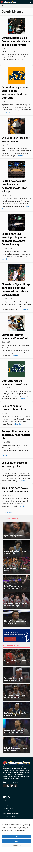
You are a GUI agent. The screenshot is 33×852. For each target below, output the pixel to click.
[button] (30, 821)
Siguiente (9, 512)
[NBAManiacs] (8, 2)
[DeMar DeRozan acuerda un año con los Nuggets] (16, 745)
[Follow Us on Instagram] (11, 785)
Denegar (16, 841)
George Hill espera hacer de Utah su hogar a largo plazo (16, 434)
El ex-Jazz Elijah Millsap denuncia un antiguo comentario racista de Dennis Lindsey (16, 289)
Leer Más (5, 62)
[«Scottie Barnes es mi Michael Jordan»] (16, 657)
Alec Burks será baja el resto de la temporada (15, 489)
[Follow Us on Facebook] (4, 785)
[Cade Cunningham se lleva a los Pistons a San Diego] (16, 600)
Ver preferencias (16, 845)
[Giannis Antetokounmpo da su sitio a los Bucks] (16, 618)
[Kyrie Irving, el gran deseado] (16, 530)
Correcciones (6, 805)
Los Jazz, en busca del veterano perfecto (15, 464)
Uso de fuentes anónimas (9, 816)
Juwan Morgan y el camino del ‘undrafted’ (15, 336)
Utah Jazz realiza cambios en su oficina (15, 382)
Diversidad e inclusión (8, 808)
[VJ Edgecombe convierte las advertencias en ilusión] (16, 675)
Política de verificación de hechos (11, 813)
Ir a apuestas (10, 639)
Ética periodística (7, 802)
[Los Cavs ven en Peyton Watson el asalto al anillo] (16, 710)
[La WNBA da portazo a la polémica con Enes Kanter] (16, 583)
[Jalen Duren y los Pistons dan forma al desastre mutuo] (16, 692)
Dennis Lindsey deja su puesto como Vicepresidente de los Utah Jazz (15, 92)
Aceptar (16, 836)
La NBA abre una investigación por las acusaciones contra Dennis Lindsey (14, 239)
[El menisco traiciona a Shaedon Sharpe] (16, 565)
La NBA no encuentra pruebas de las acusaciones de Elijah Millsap (14, 186)
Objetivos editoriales (7, 811)
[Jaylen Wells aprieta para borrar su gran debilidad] (16, 548)
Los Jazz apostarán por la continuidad (16, 139)
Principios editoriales (8, 800)
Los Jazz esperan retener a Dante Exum (14, 407)
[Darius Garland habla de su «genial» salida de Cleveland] (16, 727)
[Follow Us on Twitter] (7, 785)
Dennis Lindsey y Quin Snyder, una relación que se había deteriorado (16, 41)
